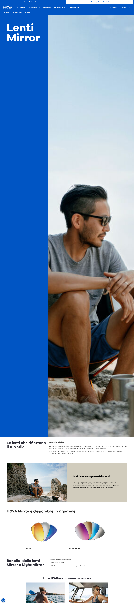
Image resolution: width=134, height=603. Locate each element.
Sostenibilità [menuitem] (47, 7)
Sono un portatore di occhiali (100, 2)
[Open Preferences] (3, 600)
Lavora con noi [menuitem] (74, 7)
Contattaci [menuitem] (123, 7)
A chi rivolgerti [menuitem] (113, 7)
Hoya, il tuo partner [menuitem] (34, 7)
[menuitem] (130, 7)
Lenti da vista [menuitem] (21, 7)
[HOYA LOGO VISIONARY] (7, 7)
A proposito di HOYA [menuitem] (60, 7)
